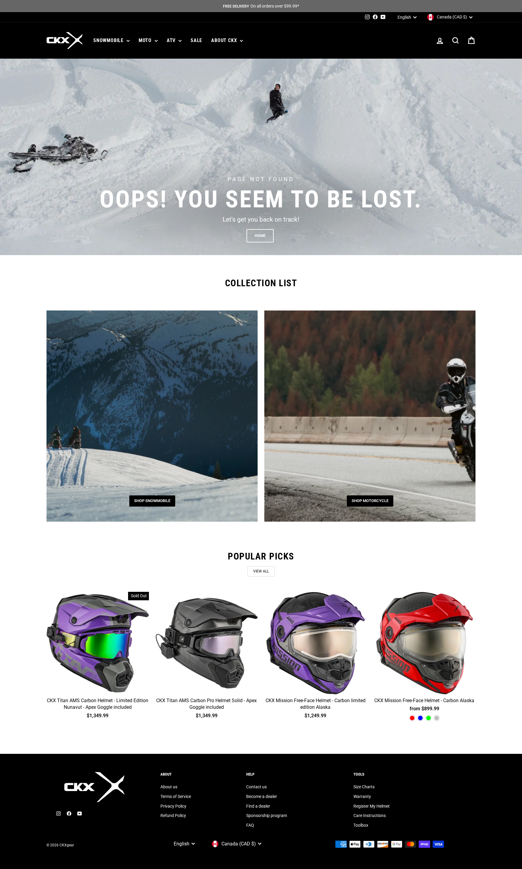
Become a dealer (261, 796)
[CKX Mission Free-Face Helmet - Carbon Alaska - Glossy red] (412, 718)
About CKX (224, 40)
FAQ (250, 825)
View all (261, 571)
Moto (146, 40)
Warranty (362, 796)
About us (168, 786)
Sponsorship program (266, 815)
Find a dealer (258, 806)
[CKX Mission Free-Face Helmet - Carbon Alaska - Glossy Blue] (420, 718)
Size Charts (364, 786)
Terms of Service (175, 796)
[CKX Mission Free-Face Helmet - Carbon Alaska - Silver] (437, 718)
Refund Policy (173, 815)
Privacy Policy (173, 806)
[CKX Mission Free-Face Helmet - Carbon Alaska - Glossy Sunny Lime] (428, 718)
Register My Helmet (371, 806)
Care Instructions (369, 815)
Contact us (256, 786)
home (260, 235)
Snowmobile (109, 40)
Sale (196, 40)
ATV (172, 40)
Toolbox (360, 825)
